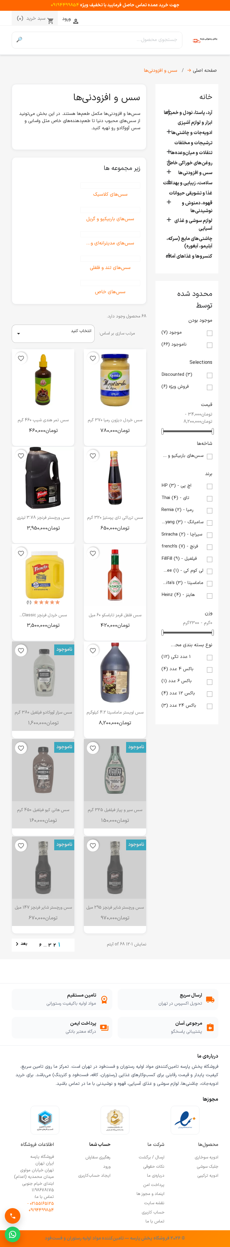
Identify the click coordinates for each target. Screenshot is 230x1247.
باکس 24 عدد (178, 705)
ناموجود (174, 344)
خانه (205, 97)
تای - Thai (175, 498)
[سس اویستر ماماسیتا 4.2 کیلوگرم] (115, 672)
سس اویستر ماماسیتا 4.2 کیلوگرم (115, 712)
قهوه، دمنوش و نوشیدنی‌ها (197, 207)
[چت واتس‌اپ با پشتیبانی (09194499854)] (12, 1234)
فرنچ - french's (179, 546)
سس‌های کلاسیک (110, 194)
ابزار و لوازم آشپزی (195, 122)
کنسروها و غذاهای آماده (189, 256)
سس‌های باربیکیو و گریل (182, 455)
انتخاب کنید (53, 332)
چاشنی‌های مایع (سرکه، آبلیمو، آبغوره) (189, 242)
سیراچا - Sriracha (181, 534)
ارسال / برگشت (151, 1157)
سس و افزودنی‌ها (195, 173)
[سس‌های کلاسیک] (110, 185)
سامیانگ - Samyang (182, 522)
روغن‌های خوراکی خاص (189, 163)
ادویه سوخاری (206, 1157)
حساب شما (100, 1144)
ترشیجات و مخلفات (193, 143)
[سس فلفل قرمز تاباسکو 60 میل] (115, 575)
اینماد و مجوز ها (150, 1194)
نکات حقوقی (153, 1167)
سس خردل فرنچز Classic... (43, 615)
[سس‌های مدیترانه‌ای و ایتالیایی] (110, 234)
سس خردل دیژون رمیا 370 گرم (115, 420)
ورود (107, 1167)
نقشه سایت (154, 1203)
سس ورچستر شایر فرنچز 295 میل (115, 907)
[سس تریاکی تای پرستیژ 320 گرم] (115, 478)
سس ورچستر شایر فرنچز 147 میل (43, 907)
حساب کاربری (153, 1212)
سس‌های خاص (110, 292)
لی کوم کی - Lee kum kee (182, 570)
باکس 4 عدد (177, 669)
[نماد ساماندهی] (115, 1120)
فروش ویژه (175, 386)
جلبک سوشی (207, 1167)
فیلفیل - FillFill (179, 558)
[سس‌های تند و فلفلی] (110, 259)
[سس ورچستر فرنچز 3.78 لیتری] (43, 478)
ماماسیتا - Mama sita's (182, 583)
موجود (171, 332)
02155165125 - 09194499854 (40, 1207)
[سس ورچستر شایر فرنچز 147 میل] (43, 868)
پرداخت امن (153, 1185)
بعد (20, 944)
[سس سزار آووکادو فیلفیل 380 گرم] (43, 672)
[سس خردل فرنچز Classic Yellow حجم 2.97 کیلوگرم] (43, 575)
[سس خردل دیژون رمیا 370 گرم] (115, 380)
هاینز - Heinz (178, 594)
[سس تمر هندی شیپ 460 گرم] (43, 380)
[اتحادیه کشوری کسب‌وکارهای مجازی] (45, 1120)
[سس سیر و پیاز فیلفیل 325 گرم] (115, 770)
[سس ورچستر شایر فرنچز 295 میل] (115, 868)
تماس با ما (155, 1221)
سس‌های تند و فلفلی (110, 267)
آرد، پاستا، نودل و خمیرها (188, 112)
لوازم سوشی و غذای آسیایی (193, 224)
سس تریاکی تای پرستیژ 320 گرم (115, 518)
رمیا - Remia (177, 510)
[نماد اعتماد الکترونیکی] (185, 1120)
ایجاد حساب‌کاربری (94, 1176)
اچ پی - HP (176, 485)
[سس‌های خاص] (110, 283)
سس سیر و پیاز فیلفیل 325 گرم (115, 810)
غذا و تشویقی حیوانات (190, 193)
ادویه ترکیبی (207, 1176)
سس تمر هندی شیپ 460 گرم (43, 420)
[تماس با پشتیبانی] (12, 1216)
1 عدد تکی (176, 656)
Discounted (176, 374)
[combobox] (104, 40)
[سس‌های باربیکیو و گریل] (110, 210)
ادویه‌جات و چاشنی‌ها (191, 132)
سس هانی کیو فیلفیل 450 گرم (43, 810)
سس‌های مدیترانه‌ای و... (110, 243)
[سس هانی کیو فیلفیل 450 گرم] (43, 770)
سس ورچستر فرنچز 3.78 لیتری (43, 518)
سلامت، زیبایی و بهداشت (187, 183)
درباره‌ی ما (155, 1176)
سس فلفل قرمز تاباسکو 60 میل (115, 615)
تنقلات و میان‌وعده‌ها (191, 152)
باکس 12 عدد (178, 693)
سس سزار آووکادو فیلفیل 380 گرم (43, 712)
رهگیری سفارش (98, 1157)
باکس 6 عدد (176, 681)
